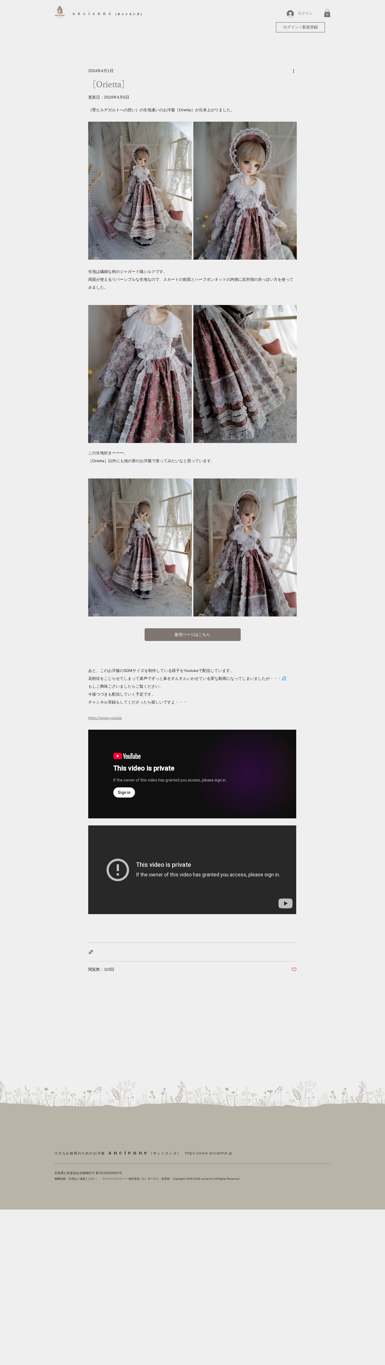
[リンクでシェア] (91, 952)
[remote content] (192, 775)
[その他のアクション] (293, 71)
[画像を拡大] (140, 191)
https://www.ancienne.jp (209, 1152)
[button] (327, 13)
